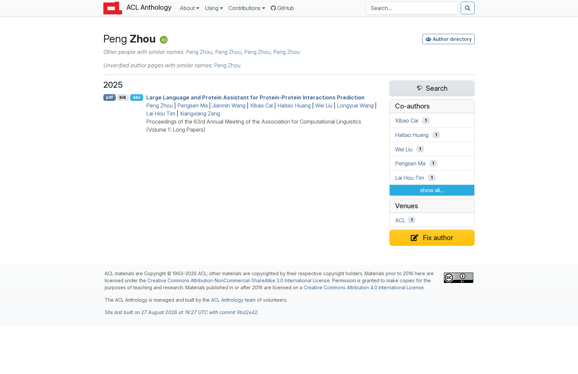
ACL (400, 220)
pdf (109, 97)
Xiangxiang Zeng (200, 113)
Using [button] (211, 8)
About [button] (187, 8)
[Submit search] (468, 8)
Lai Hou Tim (160, 113)
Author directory (452, 39)
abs (136, 97)
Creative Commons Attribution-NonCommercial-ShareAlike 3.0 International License (239, 280)
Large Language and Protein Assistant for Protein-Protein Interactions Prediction (255, 97)
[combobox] (412, 8)
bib (122, 97)
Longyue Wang (355, 105)
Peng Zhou (199, 52)
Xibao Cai (261, 105)
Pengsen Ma (192, 105)
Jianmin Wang (229, 105)
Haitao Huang (294, 105)
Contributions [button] (244, 8)
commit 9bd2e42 (238, 312)
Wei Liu (323, 105)
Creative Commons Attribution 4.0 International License (364, 287)
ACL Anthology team (233, 300)
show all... (432, 190)
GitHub (285, 8)
